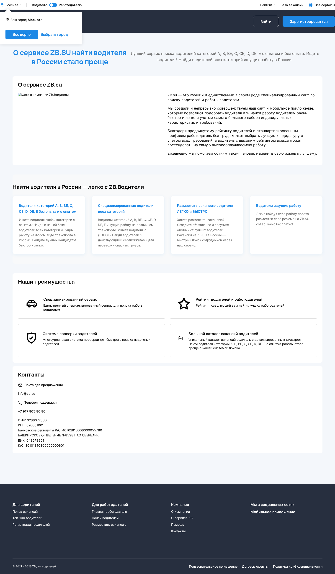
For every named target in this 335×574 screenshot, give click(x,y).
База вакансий (292, 5)
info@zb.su (26, 393)
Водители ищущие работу (278, 205)
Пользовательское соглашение (213, 566)
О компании (180, 511)
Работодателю (70, 5)
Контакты (178, 531)
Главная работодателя (109, 511)
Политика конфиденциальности (297, 566)
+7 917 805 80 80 (31, 411)
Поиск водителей (105, 518)
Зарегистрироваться (309, 21)
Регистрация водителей (31, 524)
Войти (265, 21)
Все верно (22, 34)
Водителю (39, 5)
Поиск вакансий (25, 511)
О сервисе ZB (182, 518)
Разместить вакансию (109, 524)
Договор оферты (255, 566)
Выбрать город (54, 34)
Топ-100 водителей (27, 518)
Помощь (177, 524)
